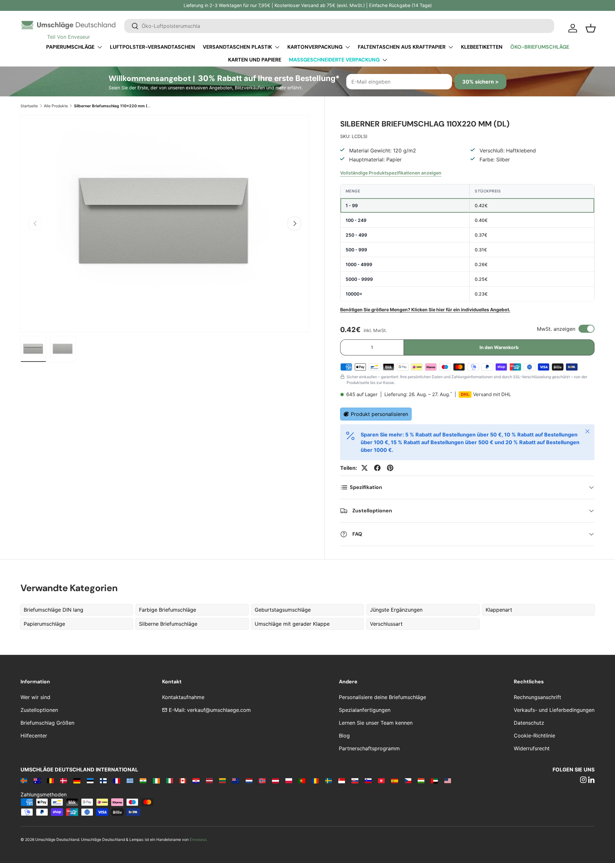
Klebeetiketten (482, 47)
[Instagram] (583, 780)
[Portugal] (302, 780)
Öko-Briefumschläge (539, 47)
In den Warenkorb (499, 347)
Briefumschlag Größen (47, 723)
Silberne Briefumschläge (168, 624)
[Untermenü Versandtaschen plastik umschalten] (277, 47)
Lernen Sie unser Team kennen (376, 723)
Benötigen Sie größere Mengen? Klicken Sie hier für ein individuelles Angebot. (425, 309)
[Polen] (288, 780)
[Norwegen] (262, 780)
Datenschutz (529, 723)
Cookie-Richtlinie (534, 735)
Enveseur (198, 839)
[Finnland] (103, 780)
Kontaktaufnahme (183, 697)
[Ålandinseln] (23, 780)
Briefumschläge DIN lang (53, 610)
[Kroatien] (196, 780)
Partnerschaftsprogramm (369, 748)
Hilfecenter (33, 735)
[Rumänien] (315, 780)
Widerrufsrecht (532, 748)
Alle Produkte (56, 105)
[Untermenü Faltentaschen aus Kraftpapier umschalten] (451, 47)
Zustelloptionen (39, 710)
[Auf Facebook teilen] (377, 467)
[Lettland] (209, 780)
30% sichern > (480, 81)
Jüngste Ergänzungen (396, 610)
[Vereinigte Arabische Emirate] (434, 780)
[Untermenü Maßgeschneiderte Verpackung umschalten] (385, 60)
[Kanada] (182, 780)
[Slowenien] (368, 780)
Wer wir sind (35, 697)
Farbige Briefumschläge (167, 610)
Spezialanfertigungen (364, 710)
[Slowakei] (354, 780)
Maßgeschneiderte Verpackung (334, 59)
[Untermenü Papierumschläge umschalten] (99, 47)
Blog (344, 735)
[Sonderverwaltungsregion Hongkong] (381, 780)
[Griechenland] (130, 780)
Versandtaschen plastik (237, 47)
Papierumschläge (70, 47)
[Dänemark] (63, 780)
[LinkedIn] (591, 780)
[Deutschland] (76, 780)
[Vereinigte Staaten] (447, 780)
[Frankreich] (116, 780)
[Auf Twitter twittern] (364, 467)
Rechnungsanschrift (537, 697)
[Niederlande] (249, 780)
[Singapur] (341, 780)
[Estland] (90, 780)
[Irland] (156, 780)
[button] (591, 28)
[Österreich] (275, 780)
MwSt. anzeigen (556, 329)
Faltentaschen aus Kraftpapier (402, 47)
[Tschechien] (408, 780)
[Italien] (169, 780)
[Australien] (37, 780)
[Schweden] (328, 780)
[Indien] (143, 780)
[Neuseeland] (235, 780)
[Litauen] (222, 780)
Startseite (29, 105)
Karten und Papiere (254, 59)
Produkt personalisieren (379, 414)
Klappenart (499, 610)
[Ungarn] (421, 780)
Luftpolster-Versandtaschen (152, 47)
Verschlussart (386, 624)
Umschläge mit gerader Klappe (292, 624)
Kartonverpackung (314, 47)
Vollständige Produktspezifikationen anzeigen (390, 172)
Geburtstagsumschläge (283, 610)
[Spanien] (394, 780)
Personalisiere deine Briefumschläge (382, 697)
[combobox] (339, 26)
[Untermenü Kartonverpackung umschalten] (347, 47)
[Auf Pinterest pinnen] (390, 467)
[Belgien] (50, 780)
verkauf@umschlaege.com (219, 710)
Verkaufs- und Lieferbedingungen (554, 710)
